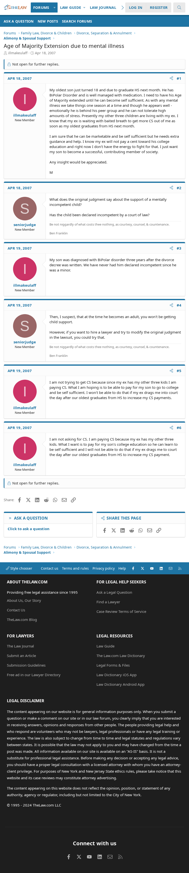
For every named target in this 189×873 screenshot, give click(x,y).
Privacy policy (104, 568)
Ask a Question (19, 21)
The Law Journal (20, 646)
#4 (179, 305)
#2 (179, 187)
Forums (41, 7)
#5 (179, 370)
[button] (54, 7)
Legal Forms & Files (113, 665)
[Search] (179, 7)
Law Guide (70, 7)
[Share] (171, 78)
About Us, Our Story (24, 600)
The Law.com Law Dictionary (120, 655)
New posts (48, 21)
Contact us (49, 568)
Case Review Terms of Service (121, 611)
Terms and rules (75, 568)
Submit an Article (21, 655)
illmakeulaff (18, 53)
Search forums (77, 21)
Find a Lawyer (108, 601)
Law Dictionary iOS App (116, 674)
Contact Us (16, 609)
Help (122, 568)
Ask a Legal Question (114, 592)
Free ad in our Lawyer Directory (34, 674)
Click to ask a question (28, 528)
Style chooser (20, 568)
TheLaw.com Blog (22, 619)
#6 (179, 427)
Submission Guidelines (26, 665)
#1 (179, 78)
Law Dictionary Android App (120, 684)
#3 (179, 248)
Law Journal (103, 7)
